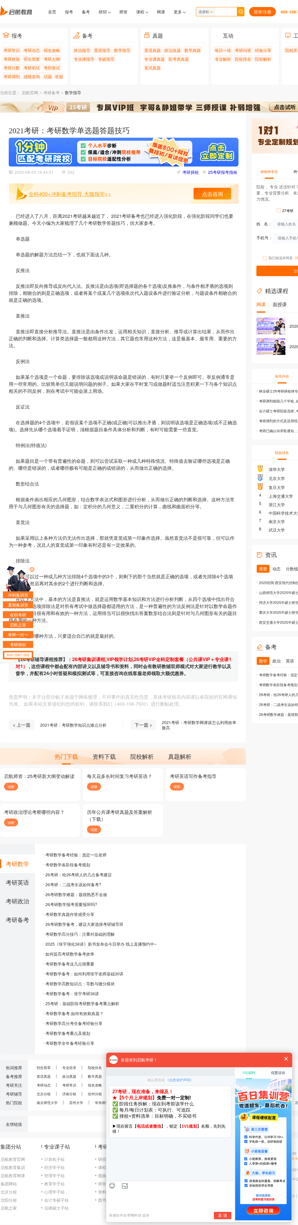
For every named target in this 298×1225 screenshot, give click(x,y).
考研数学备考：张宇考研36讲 (72, 993)
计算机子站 (54, 1159)
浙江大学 (277, 504)
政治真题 (172, 50)
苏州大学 (76, 1102)
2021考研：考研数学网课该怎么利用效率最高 (199, 725)
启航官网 (30, 93)
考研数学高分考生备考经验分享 (73, 1023)
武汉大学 (277, 530)
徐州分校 (95, 1093)
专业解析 (223, 59)
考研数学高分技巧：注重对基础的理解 (80, 934)
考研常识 (11, 50)
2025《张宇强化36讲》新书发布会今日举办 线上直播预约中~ (101, 944)
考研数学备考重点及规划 (67, 1033)
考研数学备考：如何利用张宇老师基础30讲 (84, 973)
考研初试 (32, 68)
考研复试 (52, 68)
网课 (161, 12)
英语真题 (152, 50)
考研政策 (11, 59)
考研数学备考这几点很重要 (69, 963)
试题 (48, 76)
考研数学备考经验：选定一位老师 (76, 854)
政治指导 (82, 50)
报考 (69, 12)
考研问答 (243, 50)
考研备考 (51, 93)
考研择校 (190, 172)
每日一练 (223, 50)
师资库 (104, 1183)
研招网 (104, 1159)
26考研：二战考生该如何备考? (73, 884)
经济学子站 (54, 1167)
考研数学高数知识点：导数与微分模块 (80, 983)
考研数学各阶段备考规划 (67, 864)
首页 (52, 12)
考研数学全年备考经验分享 (69, 1043)
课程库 (104, 1167)
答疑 (59, 76)
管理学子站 (54, 1175)
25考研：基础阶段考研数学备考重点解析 (82, 1003)
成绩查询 (32, 76)
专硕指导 (106, 59)
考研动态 (32, 50)
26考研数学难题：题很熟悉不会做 (76, 894)
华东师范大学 (105, 1102)
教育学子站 (54, 1183)
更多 (178, 12)
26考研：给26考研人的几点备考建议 (78, 874)
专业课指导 (84, 59)
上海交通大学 (281, 496)
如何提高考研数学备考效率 (69, 953)
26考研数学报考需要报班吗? (71, 904)
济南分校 (69, 1093)
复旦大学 (277, 487)
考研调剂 (11, 76)
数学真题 (193, 50)
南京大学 (277, 521)
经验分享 (263, 50)
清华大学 (277, 469)
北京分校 (44, 1093)
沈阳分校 (9, 1200)
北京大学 (277, 478)
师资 (123, 12)
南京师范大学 (47, 1102)
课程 (141, 12)
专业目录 (69, 1067)
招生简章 (32, 59)
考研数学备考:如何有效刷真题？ (74, 1013)
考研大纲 (52, 59)
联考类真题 (178, 59)
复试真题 (152, 68)
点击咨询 (212, 193)
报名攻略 (52, 50)
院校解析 (263, 59)
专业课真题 (154, 59)
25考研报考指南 (222, 172)
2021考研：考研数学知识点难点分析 (73, 725)
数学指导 (122, 50)
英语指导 (102, 50)
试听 (11, 786)
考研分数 (11, 68)
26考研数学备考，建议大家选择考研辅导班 (84, 924)
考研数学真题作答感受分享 (69, 914)
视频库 (104, 1175)
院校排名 (243, 59)
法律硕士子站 (56, 1207)
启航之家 (9, 1207)
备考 (86, 12)
